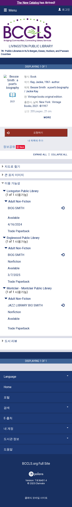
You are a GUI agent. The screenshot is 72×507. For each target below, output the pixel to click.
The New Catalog (28, 2)
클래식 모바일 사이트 (36, 497)
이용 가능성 (12, 183)
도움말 (8, 449)
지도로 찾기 (12, 166)
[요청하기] (61, 208)
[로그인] (59, 9)
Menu (12, 10)
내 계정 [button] (8, 428)
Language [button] (10, 376)
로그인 (66, 9)
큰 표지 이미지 (14, 175)
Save (22, 146)
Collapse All (59, 154)
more (47, 117)
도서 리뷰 (11, 341)
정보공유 (9, 146)
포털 (7, 397)
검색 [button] (7, 408)
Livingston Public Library (31, 46)
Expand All (40, 154)
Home (7, 387)
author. (45, 82)
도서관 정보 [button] (11, 439)
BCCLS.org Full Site (36, 463)
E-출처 (8, 418)
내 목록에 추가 (35, 140)
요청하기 (38, 132)
